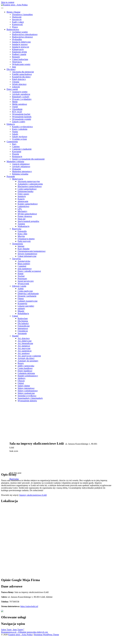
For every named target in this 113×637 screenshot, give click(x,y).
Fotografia (22, 231)
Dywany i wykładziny (22, 99)
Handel (15, 336)
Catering (16, 146)
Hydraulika (17, 39)
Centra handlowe (25, 368)
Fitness (21, 298)
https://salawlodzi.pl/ (29, 606)
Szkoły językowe (19, 136)
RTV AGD (17, 111)
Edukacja (11, 124)
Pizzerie (15, 154)
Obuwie (21, 381)
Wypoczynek (23, 283)
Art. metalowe (24, 346)
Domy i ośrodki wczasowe (29, 271)
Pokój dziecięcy (19, 79)
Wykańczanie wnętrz (21, 64)
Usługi (15, 316)
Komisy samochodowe (28, 204)
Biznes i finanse (13, 12)
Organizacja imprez (26, 239)
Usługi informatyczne (27, 256)
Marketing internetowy (22, 171)
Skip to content (7, 2)
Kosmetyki (22, 303)
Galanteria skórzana (26, 373)
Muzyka (21, 236)
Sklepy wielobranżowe (28, 391)
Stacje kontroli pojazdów (28, 221)
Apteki (21, 288)
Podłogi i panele (19, 54)
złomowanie (23, 201)
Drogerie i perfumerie (27, 296)
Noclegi (21, 276)
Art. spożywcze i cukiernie (29, 356)
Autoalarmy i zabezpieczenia (30, 184)
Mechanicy (22, 211)
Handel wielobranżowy (28, 376)
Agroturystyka (24, 261)
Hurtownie (16, 17)
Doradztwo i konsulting (22, 14)
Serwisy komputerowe (27, 253)
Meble (15, 101)
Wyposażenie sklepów (27, 400)
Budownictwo (13, 29)
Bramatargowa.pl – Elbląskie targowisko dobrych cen (24, 632)
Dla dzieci (11, 69)
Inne (14, 67)
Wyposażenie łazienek (21, 116)
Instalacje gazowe (20, 44)
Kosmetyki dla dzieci (21, 77)
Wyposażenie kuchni (21, 114)
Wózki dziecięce (19, 84)
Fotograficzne (24, 326)
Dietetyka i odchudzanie (28, 293)
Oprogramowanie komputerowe (31, 251)
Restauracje (17, 156)
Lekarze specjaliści (26, 306)
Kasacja (21, 199)
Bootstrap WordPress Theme (46, 634)
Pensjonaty (22, 278)
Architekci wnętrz (20, 32)
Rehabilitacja (23, 313)
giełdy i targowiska (26, 366)
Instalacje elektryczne (21, 42)
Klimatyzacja (18, 49)
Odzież (21, 383)
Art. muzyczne (24, 348)
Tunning (21, 224)
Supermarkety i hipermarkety (30, 398)
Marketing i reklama (15, 161)
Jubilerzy (21, 378)
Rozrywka (16, 229)
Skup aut (21, 219)
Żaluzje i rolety (18, 121)
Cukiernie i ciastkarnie (22, 149)
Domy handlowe (25, 371)
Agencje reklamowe (21, 164)
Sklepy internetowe (26, 388)
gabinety (21, 308)
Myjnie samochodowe (27, 214)
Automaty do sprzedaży (28, 361)
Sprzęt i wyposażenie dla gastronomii (28, 159)
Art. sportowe (24, 353)
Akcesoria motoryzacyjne (29, 181)
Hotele (20, 273)
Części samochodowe (27, 189)
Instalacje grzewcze (20, 47)
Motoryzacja (17, 179)
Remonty (16, 57)
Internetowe (23, 328)
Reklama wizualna (20, 174)
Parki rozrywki (24, 241)
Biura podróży (24, 263)
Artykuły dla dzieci (26, 358)
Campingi (22, 266)
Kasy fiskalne (23, 248)
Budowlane (23, 318)
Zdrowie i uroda (19, 286)
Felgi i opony (23, 194)
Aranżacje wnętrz (19, 92)
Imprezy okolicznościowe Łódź (33, 495)
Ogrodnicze (23, 331)
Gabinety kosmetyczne (27, 301)
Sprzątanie (22, 333)
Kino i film (22, 234)
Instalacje (22, 196)
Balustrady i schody (20, 97)
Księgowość (17, 24)
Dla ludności (23, 323)
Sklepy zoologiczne (26, 393)
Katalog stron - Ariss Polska (20, 634)
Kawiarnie (16, 151)
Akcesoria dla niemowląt (23, 72)
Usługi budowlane (20, 59)
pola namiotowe (25, 268)
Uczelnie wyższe (19, 139)
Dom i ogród (12, 89)
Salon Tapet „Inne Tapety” (12, 629)
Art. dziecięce (24, 338)
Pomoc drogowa (25, 216)
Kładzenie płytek (19, 52)
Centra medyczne (25, 291)
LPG (20, 209)
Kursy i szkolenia (19, 129)
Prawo (15, 27)
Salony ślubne (24, 386)
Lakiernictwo (23, 206)
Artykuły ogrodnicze (21, 94)
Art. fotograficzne (25, 343)
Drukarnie (16, 169)
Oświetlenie (17, 109)
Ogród (15, 106)
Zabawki (16, 87)
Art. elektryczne (25, 341)
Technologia (17, 244)
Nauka (15, 131)
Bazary (21, 363)
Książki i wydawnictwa (22, 126)
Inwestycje (16, 19)
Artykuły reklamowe (21, 166)
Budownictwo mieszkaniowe (24, 34)
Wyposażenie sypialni (21, 119)
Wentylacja (17, 62)
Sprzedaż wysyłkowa (27, 395)
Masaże (21, 311)
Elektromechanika (25, 191)
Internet (21, 246)
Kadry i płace (18, 22)
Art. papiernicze (25, 351)
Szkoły (15, 134)
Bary (14, 144)
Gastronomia (12, 141)
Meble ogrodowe (19, 104)
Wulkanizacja (23, 226)
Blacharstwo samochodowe (30, 186)
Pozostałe (11, 176)
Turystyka (16, 258)
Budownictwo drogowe (22, 37)
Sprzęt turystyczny (26, 281)
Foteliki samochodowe (22, 74)
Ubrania (15, 82)
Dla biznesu (23, 321)
